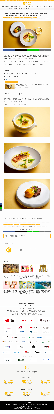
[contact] (50, 0)
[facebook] (42, 0)
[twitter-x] (43, 0)
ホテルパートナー (15, 17)
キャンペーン (35, 17)
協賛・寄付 (39, 404)
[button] (9, 50)
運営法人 (19, 404)
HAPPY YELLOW (6, 18)
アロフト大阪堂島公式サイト (27, 214)
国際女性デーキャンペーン (22, 17)
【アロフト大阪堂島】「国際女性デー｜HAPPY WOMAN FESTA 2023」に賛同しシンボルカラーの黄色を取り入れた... (31, 85)
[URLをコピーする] (45, 50)
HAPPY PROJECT (9, 404)
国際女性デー (28, 18)
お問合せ (34, 404)
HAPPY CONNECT (45, 404)
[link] (16, 250)
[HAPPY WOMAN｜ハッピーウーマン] (27, 3)
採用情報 (23, 404)
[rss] (49, 0)
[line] (46, 0)
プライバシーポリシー (28, 404)
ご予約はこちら (8, 79)
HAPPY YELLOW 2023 (29, 17)
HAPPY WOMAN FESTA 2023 (8, 17)
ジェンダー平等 (12, 18)
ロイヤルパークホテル (23, 18)
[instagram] (44, 0)
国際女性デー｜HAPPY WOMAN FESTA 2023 (37, 18)
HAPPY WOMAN (8, 253)
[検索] (51, 0)
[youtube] (47, 0)
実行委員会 (15, 404)
